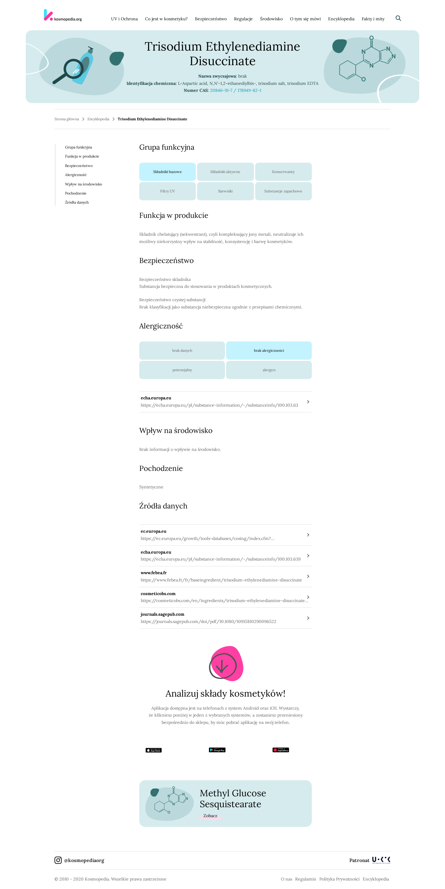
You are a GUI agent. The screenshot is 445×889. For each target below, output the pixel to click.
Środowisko (271, 19)
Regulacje (243, 19)
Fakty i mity (373, 19)
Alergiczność (76, 174)
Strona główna (66, 119)
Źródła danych (77, 202)
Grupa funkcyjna (78, 147)
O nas (286, 879)
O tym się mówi (305, 19)
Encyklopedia (341, 19)
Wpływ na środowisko (83, 183)
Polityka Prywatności (339, 879)
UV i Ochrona (124, 19)
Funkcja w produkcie (82, 156)
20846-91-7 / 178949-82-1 (235, 90)
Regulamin (305, 879)
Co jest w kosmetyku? (166, 19)
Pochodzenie (76, 193)
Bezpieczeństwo (211, 19)
